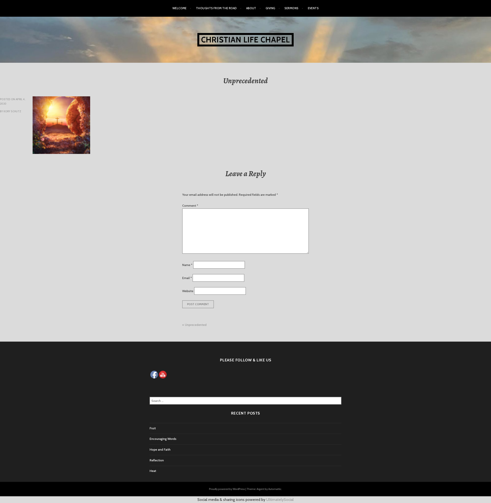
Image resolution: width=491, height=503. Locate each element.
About (251, 8)
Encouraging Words (163, 439)
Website (187, 291)
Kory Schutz (12, 111)
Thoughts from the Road (216, 8)
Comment (190, 205)
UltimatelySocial (280, 499)
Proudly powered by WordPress (227, 489)
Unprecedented (196, 325)
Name (187, 265)
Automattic (274, 489)
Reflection (157, 460)
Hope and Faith (160, 449)
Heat (153, 471)
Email (187, 278)
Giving (270, 8)
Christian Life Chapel (245, 39)
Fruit (153, 428)
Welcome (179, 8)
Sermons (291, 8)
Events (313, 8)
